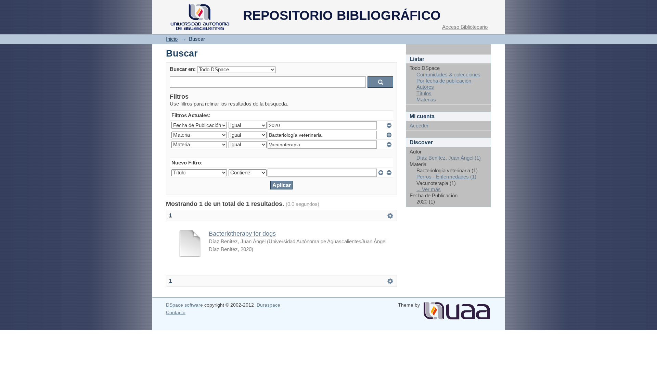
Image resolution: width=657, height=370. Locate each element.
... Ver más (428, 189)
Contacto (175, 312)
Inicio (172, 39)
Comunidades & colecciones (448, 74)
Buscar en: (183, 69)
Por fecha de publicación (443, 81)
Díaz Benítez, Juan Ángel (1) (448, 158)
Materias (426, 99)
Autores (425, 87)
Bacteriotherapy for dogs (242, 233)
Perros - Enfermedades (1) (446, 177)
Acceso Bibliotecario (465, 27)
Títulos (423, 93)
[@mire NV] (457, 308)
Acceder (419, 125)
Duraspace (268, 305)
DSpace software (184, 305)
